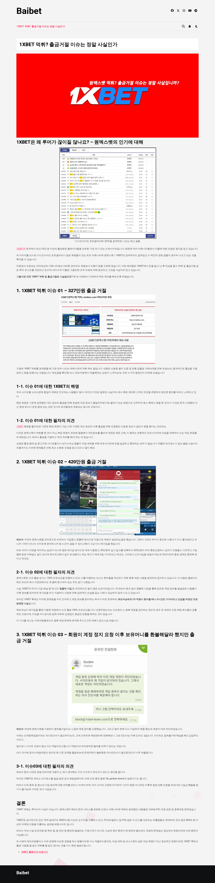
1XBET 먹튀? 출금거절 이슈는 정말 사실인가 (41, 26)
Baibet (29, 11)
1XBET (19, 426)
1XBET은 (21, 248)
